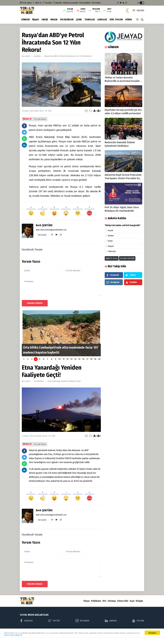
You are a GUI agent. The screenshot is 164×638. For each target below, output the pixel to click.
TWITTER (56, 620)
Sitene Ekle (122, 601)
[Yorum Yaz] (91, 111)
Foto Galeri (27, 3)
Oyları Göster (127, 258)
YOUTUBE (140, 620)
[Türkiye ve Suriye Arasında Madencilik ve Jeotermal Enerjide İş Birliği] (123, 64)
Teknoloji (112, 251)
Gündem (37, 56)
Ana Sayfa (26, 56)
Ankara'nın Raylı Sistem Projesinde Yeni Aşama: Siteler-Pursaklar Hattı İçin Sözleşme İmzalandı (123, 178)
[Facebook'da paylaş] (24, 125)
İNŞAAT (35, 19)
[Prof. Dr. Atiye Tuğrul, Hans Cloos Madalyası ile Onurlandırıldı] (123, 193)
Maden (111, 235)
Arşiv (132, 601)
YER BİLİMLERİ (66, 19)
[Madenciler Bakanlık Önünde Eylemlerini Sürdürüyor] (123, 129)
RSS (104, 601)
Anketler (58, 3)
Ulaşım (111, 246)
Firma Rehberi (84, 3)
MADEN (53, 19)
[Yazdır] (86, 111)
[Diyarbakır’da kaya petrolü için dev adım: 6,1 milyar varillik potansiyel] (123, 96)
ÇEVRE (79, 19)
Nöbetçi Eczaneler (70, 3)
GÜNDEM (25, 19)
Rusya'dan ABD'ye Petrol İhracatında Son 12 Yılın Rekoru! (68, 56)
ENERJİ (45, 19)
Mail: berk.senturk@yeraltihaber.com (51, 230)
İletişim (139, 601)
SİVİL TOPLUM (116, 19)
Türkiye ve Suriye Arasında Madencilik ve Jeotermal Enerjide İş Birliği (123, 81)
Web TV (38, 3)
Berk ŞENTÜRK (44, 225)
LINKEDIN (112, 620)
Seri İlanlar (95, 3)
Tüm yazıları (42, 235)
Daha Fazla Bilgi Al (13, 634)
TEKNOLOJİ (89, 19)
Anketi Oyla (111, 258)
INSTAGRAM (84, 620)
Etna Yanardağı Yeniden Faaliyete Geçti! (64, 381)
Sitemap (112, 601)
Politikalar (96, 601)
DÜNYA (128, 19)
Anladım (152, 632)
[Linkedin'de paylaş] (24, 145)
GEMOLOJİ (102, 19)
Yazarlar (48, 3)
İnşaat (110, 230)
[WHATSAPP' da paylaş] (24, 138)
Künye (87, 601)
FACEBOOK (28, 620)
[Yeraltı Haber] (27, 10)
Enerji (110, 241)
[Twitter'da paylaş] (24, 132)
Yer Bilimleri (39, 381)
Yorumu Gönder (34, 303)
